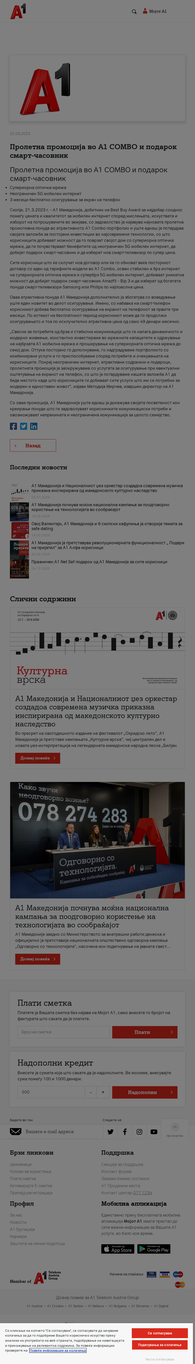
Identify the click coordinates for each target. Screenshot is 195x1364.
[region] (96, 1343)
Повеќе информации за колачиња (58, 1350)
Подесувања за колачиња (160, 1345)
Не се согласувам (159, 1359)
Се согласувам (160, 1333)
